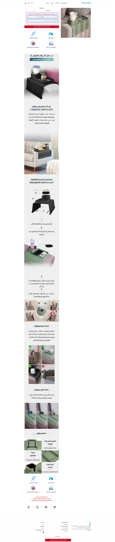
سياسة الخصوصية (65, 528)
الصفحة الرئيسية (64, 3)
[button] (32, 3)
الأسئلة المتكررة (42, 526)
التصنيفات (57, 3)
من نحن (52, 3)
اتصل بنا (47, 3)
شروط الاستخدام (65, 524)
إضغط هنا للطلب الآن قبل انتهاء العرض (41, 26)
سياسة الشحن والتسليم (65, 529)
